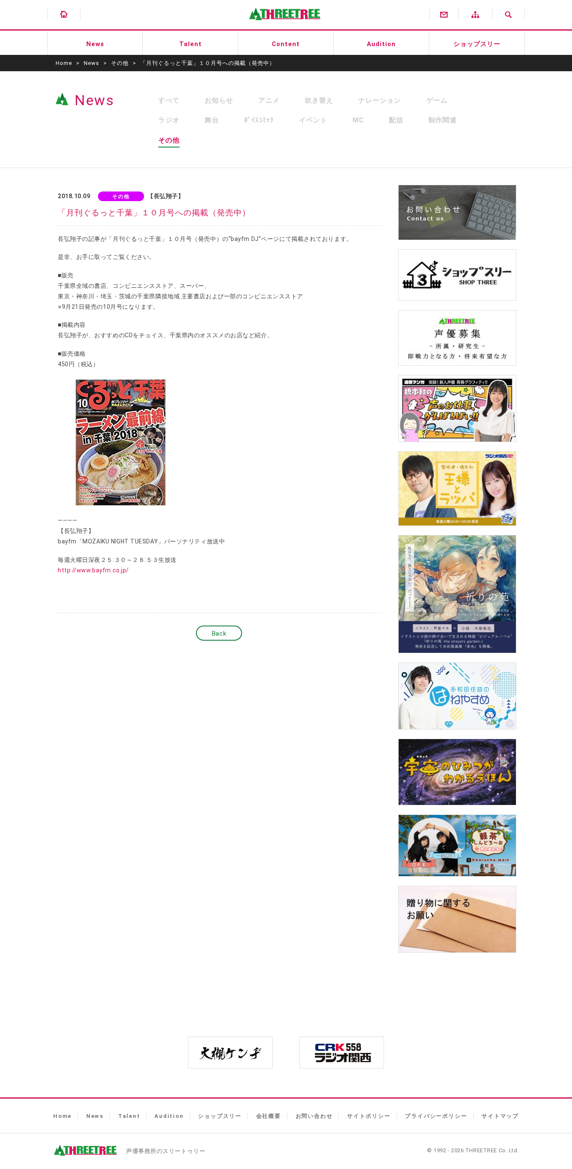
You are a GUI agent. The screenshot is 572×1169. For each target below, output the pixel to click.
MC (358, 120)
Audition (381, 44)
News (95, 44)
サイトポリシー (369, 1116)
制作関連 (442, 120)
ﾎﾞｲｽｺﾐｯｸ (259, 120)
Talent (190, 44)
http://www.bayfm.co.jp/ (93, 570)
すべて (169, 100)
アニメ (269, 100)
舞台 (212, 120)
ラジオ (169, 120)
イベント (313, 120)
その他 (120, 63)
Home (64, 63)
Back (219, 633)
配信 (396, 120)
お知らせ (219, 100)
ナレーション (379, 100)
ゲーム (437, 100)
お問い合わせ (314, 1116)
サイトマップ (500, 1116)
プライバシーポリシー (436, 1116)
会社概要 (268, 1116)
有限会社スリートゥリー (282, 25)
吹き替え (319, 100)
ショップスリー (476, 44)
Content (286, 44)
